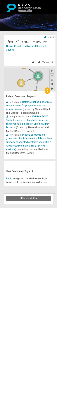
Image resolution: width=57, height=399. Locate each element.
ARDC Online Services (21, 228)
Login (9, 178)
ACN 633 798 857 (9, 250)
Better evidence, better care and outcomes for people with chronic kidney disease (29, 105)
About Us (14, 209)
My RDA (13, 213)
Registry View (16, 231)
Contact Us (15, 217)
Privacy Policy (17, 240)
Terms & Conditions (19, 237)
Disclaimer (15, 220)
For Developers (17, 224)
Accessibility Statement (22, 244)
